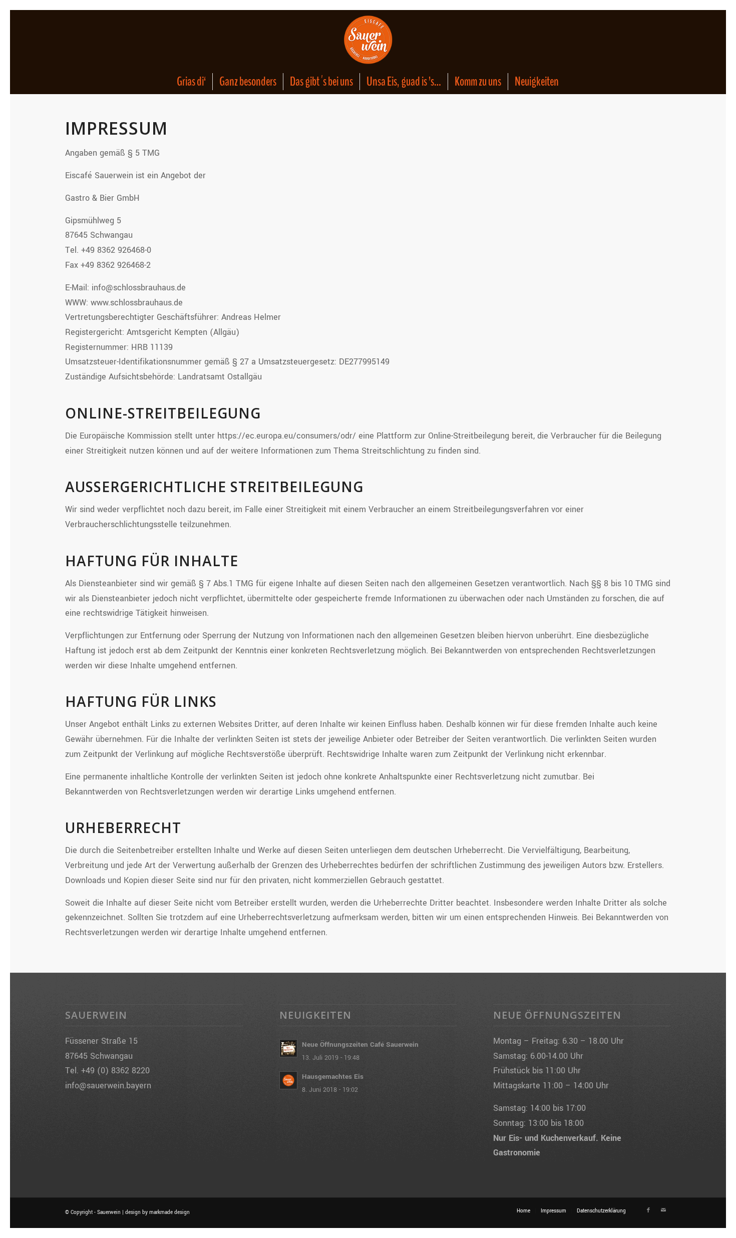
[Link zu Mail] (663, 1210)
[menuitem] (191, 81)
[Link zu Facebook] (648, 1210)
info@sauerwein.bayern (108, 1085)
